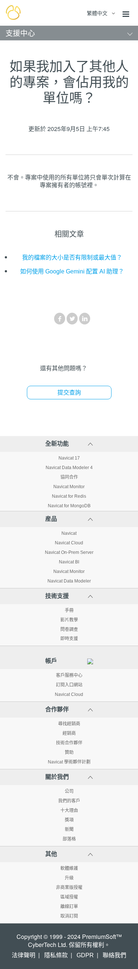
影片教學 (69, 620)
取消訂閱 (69, 916)
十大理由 (69, 810)
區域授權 (69, 897)
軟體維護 (69, 868)
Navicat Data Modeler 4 (69, 467)
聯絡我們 (114, 955)
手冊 (69, 610)
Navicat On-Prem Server (69, 552)
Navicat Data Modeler (69, 581)
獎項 (69, 820)
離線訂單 (69, 906)
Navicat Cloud (69, 542)
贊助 (69, 752)
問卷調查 (69, 629)
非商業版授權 (69, 887)
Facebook (59, 318)
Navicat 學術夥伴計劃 (69, 762)
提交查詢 (69, 392)
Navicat (69, 533)
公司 (69, 791)
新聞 (69, 829)
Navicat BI (69, 562)
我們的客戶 (69, 800)
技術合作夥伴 (69, 742)
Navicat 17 (69, 458)
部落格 (69, 839)
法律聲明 (23, 955)
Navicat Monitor (69, 486)
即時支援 (69, 638)
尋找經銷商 (69, 723)
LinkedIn (84, 318)
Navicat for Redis (69, 496)
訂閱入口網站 (69, 684)
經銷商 (69, 733)
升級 (69, 878)
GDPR (85, 955)
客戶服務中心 (69, 675)
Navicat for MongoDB (69, 505)
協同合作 (69, 477)
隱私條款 (56, 955)
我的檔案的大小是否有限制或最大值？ (72, 257)
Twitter (72, 318)
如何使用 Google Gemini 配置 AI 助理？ (72, 271)
